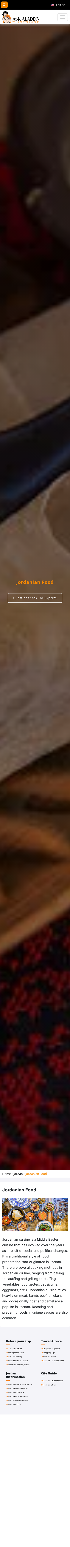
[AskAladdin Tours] (21, 17)
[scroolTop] (63, 1540)
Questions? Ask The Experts (35, 598)
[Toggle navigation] (62, 17)
